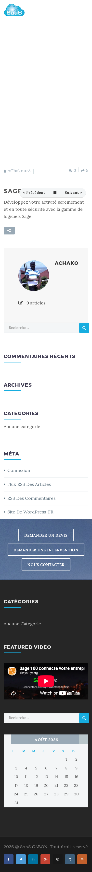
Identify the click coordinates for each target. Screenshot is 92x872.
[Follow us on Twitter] (21, 859)
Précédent (35, 192)
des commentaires (31, 498)
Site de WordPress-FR (30, 512)
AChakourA (19, 171)
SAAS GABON (34, 846)
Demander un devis (46, 535)
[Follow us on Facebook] (8, 859)
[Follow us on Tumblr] (70, 859)
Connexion (18, 470)
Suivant (72, 192)
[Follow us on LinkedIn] (33, 859)
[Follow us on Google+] (45, 859)
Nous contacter (46, 564)
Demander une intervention (46, 550)
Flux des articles (29, 484)
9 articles (35, 303)
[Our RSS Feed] (82, 859)
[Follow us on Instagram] (58, 859)
